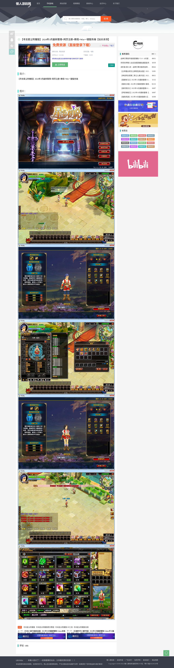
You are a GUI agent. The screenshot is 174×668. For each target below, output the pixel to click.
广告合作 (129, 660)
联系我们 (146, 660)
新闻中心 (89, 3)
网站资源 (63, 3)
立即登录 (61, 65)
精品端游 (62, 51)
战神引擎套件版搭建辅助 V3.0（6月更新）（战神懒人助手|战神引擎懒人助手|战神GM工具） (136, 58)
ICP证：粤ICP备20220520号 (148, 664)
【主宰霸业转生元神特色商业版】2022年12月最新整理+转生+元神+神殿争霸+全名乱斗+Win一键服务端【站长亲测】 (136, 71)
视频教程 (76, 3)
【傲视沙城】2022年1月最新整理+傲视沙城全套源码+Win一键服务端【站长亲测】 (136, 84)
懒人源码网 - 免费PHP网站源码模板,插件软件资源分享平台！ (23, 3)
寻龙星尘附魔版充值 (81, 627)
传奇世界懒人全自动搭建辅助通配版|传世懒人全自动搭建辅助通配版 (136, 63)
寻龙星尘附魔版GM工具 (64, 627)
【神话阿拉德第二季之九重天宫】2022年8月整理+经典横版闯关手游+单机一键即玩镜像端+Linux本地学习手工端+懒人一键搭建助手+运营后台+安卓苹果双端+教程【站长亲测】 (136, 75)
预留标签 (125, 135)
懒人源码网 (110, 660)
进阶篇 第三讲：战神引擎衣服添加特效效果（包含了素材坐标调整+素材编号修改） (136, 67)
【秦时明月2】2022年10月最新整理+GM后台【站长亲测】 (136, 88)
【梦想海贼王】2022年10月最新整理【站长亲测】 (136, 92)
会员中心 (103, 3)
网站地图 (155, 660)
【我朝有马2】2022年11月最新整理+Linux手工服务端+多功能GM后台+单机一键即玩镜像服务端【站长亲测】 (136, 80)
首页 (38, 3)
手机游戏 (50, 3)
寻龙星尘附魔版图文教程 (45, 627)
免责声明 (137, 660)
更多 (154, 54)
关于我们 (116, 3)
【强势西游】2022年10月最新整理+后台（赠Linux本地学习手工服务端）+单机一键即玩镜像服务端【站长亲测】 (136, 97)
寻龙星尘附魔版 (29, 627)
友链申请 (120, 660)
